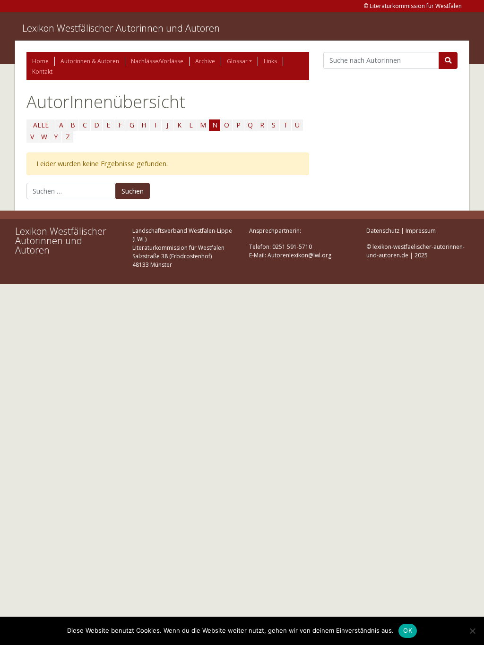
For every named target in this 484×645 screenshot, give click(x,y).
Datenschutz (382, 231)
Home (40, 61)
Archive (205, 61)
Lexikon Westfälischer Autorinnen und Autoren (121, 28)
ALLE (41, 124)
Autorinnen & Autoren (89, 61)
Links (270, 61)
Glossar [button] (237, 61)
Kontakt (42, 72)
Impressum (421, 231)
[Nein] (472, 631)
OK (407, 630)
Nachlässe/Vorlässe (157, 61)
